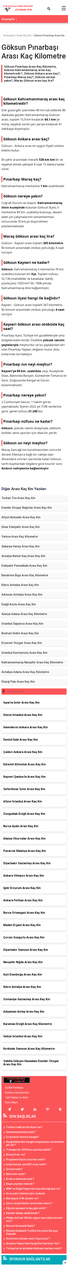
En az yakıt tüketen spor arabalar (25, 1193)
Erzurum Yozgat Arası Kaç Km (21, 643)
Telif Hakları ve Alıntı (16, 1097)
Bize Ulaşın (11, 1102)
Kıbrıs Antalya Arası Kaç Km (20, 585)
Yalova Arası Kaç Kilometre (19, 536)
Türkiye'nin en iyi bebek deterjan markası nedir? (34, 1248)
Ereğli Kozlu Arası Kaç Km (18, 604)
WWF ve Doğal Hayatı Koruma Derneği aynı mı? (33, 1188)
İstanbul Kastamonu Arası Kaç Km (24, 652)
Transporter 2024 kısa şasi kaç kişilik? (28, 1149)
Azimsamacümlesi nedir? (21, 1132)
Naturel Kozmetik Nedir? (20, 1225)
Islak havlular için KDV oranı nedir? (26, 1164)
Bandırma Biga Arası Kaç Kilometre (24, 575)
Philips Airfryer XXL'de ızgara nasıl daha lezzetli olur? (34, 1219)
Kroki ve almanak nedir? (20, 1178)
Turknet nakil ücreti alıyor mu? (24, 1127)
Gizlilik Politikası (14, 1087)
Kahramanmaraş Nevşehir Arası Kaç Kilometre (32, 662)
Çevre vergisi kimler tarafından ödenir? (29, 1203)
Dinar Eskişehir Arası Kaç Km (20, 527)
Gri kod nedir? (14, 1169)
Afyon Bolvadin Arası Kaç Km (20, 517)
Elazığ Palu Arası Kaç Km (18, 681)
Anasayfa (8, 19)
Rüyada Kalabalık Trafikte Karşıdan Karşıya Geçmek (32, 1232)
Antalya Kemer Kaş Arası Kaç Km (23, 556)
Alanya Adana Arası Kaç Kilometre (24, 614)
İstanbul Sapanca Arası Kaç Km (22, 623)
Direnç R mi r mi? (15, 1154)
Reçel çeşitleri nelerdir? (20, 1183)
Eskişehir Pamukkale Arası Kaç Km (24, 565)
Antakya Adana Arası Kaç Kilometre (25, 672)
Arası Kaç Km (24, 35)
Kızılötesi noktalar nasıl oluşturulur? (28, 1238)
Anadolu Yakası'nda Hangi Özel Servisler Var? (33, 1243)
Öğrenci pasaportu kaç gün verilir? (26, 1208)
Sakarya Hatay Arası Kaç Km (20, 546)
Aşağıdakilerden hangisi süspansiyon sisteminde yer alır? (35, 1143)
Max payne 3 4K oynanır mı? (22, 1198)
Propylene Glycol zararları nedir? (26, 1159)
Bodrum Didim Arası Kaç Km (20, 633)
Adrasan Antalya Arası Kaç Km (21, 594)
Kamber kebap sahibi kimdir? (23, 1213)
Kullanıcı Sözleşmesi (17, 1092)
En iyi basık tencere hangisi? (22, 1136)
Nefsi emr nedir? (16, 1174)
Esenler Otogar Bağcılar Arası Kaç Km (26, 507)
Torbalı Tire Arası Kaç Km (18, 498)
